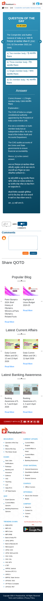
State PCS (8, 488)
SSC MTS (8, 562)
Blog (6, 446)
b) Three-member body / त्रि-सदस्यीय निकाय (19, 63)
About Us (28, 507)
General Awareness (31, 469)
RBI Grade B (9, 547)
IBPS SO (8, 528)
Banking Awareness (31, 460)
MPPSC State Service (12, 577)
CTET (7, 565)
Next (41, 301)
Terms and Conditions (16, 598)
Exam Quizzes (10, 499)
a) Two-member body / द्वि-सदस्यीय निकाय (21, 55)
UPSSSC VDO (10, 581)
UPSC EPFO (9, 541)
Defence (8, 475)
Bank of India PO (10, 537)
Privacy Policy (30, 598)
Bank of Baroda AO (11, 544)
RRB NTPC (9, 525)
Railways (8, 466)
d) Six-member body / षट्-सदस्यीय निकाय (21, 81)
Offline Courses (30, 487)
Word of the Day (10, 449)
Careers (27, 513)
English (27, 475)
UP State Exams (10, 491)
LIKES (15, 224)
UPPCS (7, 574)
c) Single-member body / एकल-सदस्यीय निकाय (20, 72)
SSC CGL (8, 559)
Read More (9, 322)
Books (27, 499)
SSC (6, 479)
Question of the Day (11, 443)
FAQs (27, 516)
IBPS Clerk (8, 531)
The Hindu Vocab (11, 452)
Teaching (8, 482)
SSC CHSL (9, 556)
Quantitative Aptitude (31, 472)
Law (6, 485)
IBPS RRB (8, 534)
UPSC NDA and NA (11, 553)
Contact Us (28, 510)
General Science (30, 478)
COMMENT (33, 253)
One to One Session (31, 496)
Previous (1, 301)
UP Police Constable (12, 584)
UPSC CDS (9, 550)
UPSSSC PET (9, 587)
